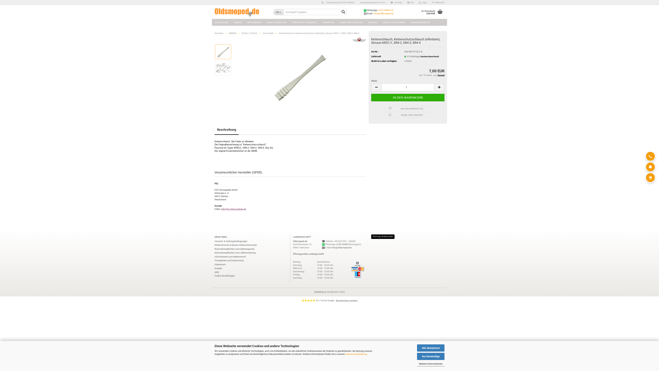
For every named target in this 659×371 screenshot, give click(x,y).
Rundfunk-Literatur (351, 22)
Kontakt (398, 2)
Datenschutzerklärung (356, 354)
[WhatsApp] (650, 166)
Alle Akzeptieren (431, 348)
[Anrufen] (650, 156)
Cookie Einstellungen (225, 275)
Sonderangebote (420, 22)
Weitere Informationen (431, 363)
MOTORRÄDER (254, 22)
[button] (410, 2)
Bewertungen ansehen (347, 300)
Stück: (374, 81)
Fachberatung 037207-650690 (339, 2)
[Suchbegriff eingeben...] (343, 12)
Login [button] (424, 2)
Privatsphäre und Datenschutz (229, 260)
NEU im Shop (221, 22)
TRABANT (373, 22)
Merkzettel (439, 2)
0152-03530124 (385, 10)
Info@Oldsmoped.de (383, 13)
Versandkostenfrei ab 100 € (373, 2)
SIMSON (238, 22)
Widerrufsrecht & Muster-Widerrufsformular (236, 245)
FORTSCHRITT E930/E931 (304, 22)
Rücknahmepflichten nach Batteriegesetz (235, 249)
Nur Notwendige (431, 356)
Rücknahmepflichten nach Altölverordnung (235, 252)
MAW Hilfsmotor (276, 22)
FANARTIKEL (328, 22)
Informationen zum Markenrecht (230, 256)
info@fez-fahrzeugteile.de (233, 209)
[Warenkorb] (650, 177)
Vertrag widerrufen (383, 236)
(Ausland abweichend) (429, 56)
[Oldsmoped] (241, 12)
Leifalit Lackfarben (394, 22)
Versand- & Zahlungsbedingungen (231, 241)
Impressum (220, 264)
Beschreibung (226, 129)
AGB (217, 272)
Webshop (318, 292)
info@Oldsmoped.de (342, 247)
